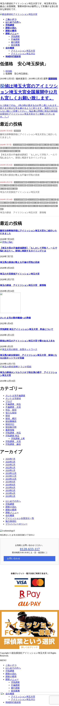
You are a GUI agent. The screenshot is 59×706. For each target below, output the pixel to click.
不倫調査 (15, 39)
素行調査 (15, 42)
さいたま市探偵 (32, 144)
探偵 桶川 (30, 168)
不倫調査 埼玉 (44, 144)
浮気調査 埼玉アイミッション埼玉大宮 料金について (26, 329)
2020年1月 (10, 470)
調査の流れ (10, 507)
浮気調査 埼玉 (40, 148)
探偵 (21, 148)
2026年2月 (10, 464)
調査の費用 (10, 510)
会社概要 (9, 515)
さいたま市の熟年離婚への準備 (15, 318)
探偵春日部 (38, 185)
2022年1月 (10, 467)
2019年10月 (10, 479)
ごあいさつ (10, 665)
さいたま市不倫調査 (20, 144)
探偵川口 (47, 168)
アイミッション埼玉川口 (23, 53)
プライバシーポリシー (16, 524)
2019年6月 (10, 487)
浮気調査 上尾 (29, 148)
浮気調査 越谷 (15, 151)
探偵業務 (15, 45)
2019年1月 (10, 496)
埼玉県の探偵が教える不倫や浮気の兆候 (20, 175)
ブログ (42, 165)
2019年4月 (10, 493)
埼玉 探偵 (6, 148)
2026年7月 (10, 459)
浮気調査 (15, 36)
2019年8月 (10, 485)
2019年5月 (10, 490)
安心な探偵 (15, 148)
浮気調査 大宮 (40, 171)
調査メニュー (12, 512)
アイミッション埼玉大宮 (23, 51)
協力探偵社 (10, 521)
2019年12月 (10, 473)
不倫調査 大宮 (13, 407)
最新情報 (52, 78)
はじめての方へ (13, 501)
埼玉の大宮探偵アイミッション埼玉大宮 (20, 192)
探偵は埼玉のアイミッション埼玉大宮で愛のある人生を (27, 341)
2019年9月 (10, 482)
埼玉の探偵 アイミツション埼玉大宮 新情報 (23, 212)
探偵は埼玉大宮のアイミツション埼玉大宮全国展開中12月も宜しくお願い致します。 (29, 91)
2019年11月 (10, 476)
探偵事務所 (39, 168)
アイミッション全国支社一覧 (19, 518)
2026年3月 (10, 462)
